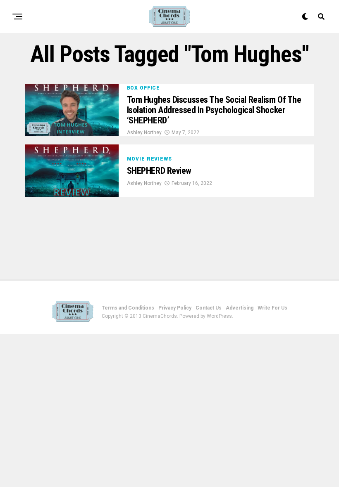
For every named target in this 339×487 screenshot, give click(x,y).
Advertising (239, 308)
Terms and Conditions (128, 308)
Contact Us (209, 308)
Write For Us (272, 308)
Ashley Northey (144, 132)
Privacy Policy (174, 308)
